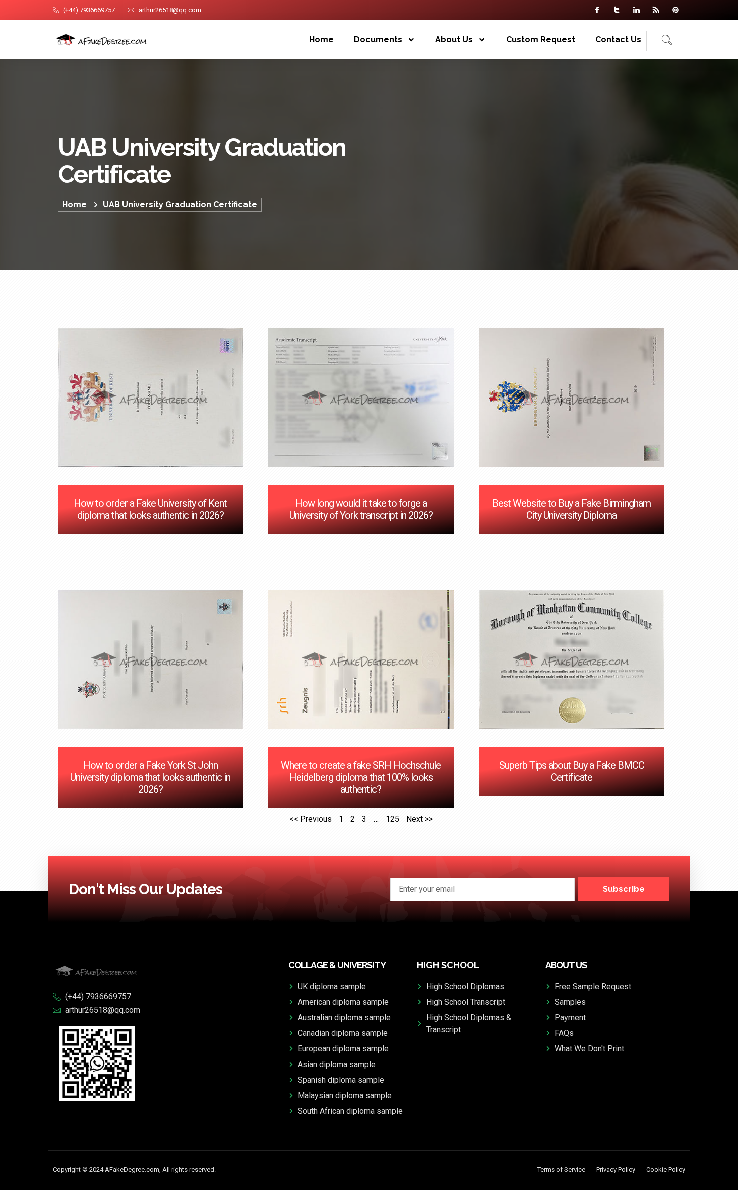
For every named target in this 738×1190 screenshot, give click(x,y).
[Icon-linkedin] (636, 10)
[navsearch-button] (659, 41)
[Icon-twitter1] (617, 10)
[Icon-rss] (656, 10)
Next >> (419, 819)
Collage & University (337, 965)
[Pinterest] (675, 10)
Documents (378, 39)
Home (321, 39)
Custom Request (540, 39)
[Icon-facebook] (597, 10)
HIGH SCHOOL (448, 965)
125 (392, 819)
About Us (454, 39)
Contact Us (618, 39)
